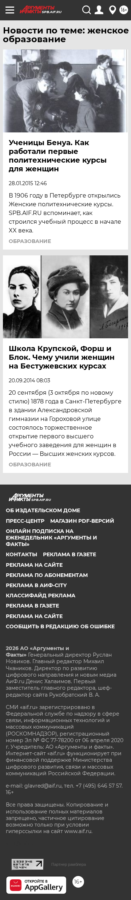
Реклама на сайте (34, 565)
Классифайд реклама (40, 595)
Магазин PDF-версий (82, 521)
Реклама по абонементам (47, 575)
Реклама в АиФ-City (36, 585)
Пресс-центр (25, 521)
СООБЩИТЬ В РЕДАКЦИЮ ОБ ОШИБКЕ (60, 626)
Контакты (21, 554)
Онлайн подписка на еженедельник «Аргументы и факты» (51, 537)
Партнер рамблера (68, 864)
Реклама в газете (69, 554)
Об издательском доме (43, 510)
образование (30, 241)
